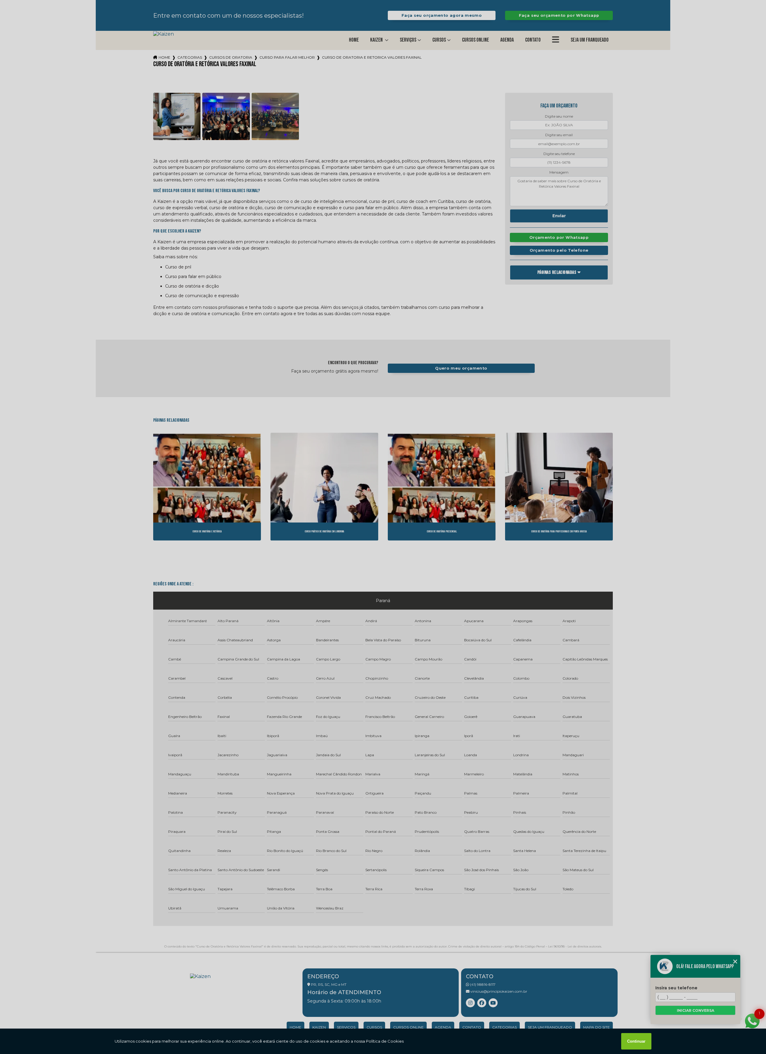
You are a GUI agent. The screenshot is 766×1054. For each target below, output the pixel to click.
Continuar (636, 1041)
